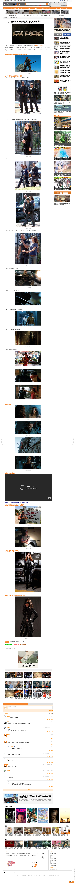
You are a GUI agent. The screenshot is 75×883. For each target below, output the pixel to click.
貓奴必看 (33, 853)
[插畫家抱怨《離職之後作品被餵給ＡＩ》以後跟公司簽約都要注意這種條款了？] (62, 67)
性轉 (20, 853)
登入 (72, 881)
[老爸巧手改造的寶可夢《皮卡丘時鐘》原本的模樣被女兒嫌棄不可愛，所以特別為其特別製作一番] (62, 43)
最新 (8, 8)
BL (8, 853)
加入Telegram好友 (54, 865)
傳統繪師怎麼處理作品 (29, 15)
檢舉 (52, 716)
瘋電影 (13, 853)
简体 (65, 0)
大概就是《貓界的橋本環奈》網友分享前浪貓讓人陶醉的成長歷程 (37, 835)
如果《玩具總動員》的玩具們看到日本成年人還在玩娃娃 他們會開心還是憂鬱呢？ (56, 848)
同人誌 (40, 5)
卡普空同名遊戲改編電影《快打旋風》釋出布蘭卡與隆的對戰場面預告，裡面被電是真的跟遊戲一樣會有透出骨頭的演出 (28, 848)
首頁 (5, 8)
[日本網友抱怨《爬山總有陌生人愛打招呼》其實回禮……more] (62, 137)
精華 (67, 8)
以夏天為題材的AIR (45, 15)
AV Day (19, 855)
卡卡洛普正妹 (53, 860)
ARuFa (21, 855)
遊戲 (49, 8)
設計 (56, 8)
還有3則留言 (29, 789)
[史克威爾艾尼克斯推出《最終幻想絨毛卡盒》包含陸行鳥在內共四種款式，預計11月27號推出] (62, 71)
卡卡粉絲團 (61, 0)
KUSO (32, 8)
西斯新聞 (15, 0)
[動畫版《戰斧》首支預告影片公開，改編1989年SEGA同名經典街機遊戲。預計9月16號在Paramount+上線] (60, 200)
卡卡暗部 (39, 875)
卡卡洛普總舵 (53, 853)
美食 (46, 8)
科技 (43, 8)
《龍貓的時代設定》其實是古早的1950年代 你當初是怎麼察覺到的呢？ (65, 848)
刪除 (49, 719)
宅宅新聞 (11, 0)
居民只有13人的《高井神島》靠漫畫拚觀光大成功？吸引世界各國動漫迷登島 (62, 188)
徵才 (35, 875)
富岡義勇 (28, 5)
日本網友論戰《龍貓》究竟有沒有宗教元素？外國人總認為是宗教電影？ (37, 848)
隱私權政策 (24, 875)
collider (13, 648)
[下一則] (73, 440)
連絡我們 (44, 875)
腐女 (10, 853)
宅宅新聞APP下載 (19, 4)
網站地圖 (18, 875)
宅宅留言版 (16, 703)
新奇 (22, 8)
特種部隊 (12, 642)
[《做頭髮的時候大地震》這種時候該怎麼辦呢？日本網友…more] (62, 167)
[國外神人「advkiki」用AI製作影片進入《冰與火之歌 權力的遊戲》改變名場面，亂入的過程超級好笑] (62, 81)
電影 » (6, 839)
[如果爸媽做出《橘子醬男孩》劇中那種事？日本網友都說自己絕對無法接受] (62, 62)
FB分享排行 (66, 34)
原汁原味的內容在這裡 (9, 117)
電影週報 (34, 855)
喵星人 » (7, 826)
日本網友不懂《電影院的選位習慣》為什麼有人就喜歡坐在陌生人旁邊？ (9, 848)
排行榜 (23, 0)
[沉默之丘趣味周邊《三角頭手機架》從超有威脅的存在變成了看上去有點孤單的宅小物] (62, 38)
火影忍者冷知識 (12, 15)
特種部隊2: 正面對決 (39, 45)
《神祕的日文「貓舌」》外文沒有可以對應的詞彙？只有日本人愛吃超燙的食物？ (18, 835)
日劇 (30, 855)
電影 (18, 0)
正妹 (12, 8)
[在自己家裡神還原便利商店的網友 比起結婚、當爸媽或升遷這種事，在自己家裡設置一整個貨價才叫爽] (62, 124)
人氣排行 (58, 34)
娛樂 (39, 8)
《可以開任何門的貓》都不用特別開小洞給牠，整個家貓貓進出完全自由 (46, 835)
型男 (29, 8)
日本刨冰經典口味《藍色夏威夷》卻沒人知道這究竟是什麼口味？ (62, 158)
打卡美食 (33, 5)
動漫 (15, 8)
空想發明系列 (62, 15)
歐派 (27, 853)
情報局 (21, 0)
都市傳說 (29, 853)
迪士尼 (22, 853)
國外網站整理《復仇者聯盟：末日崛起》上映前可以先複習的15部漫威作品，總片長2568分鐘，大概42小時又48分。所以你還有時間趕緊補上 (18, 848)
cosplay (8, 855)
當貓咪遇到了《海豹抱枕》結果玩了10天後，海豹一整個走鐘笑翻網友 (65, 835)
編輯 (52, 719)
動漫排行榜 (15, 855)
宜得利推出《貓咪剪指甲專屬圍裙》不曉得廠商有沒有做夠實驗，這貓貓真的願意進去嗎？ (9, 835)
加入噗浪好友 (17, 4)
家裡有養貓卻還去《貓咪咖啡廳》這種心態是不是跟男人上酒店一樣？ (56, 835)
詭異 (36, 8)
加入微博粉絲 (53, 863)
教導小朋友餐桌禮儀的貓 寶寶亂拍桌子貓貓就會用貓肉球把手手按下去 (28, 835)
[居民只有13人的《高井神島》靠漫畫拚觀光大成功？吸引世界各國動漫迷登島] (62, 184)
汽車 (63, 8)
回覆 (47, 719)
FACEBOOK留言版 (40, 703)
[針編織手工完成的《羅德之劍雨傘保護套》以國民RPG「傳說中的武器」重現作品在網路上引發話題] (62, 76)
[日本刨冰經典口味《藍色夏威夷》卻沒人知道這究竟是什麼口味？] (62, 154)
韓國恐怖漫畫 (43, 5)
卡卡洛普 (5, 17)
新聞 (52, 869)
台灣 (31, 5)
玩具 (53, 8)
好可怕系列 (17, 853)
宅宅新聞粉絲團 (15, 4)
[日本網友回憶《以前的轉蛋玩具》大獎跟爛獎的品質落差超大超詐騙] (62, 48)
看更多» (68, 826)
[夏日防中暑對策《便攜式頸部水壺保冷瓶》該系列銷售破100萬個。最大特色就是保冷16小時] (62, 57)
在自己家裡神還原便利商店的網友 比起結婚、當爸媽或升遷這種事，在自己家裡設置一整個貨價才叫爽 (62, 128)
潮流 (60, 8)
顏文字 (47, 5)
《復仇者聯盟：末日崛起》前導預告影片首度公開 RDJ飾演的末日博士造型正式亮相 (46, 848)
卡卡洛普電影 (53, 858)
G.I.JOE (22, 642)
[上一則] (2, 440)
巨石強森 (17, 642)
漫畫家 (11, 855)
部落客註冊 (30, 875)
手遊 (24, 855)
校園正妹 (37, 5)
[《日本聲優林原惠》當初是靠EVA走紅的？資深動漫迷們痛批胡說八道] (62, 52)
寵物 (25, 8)
